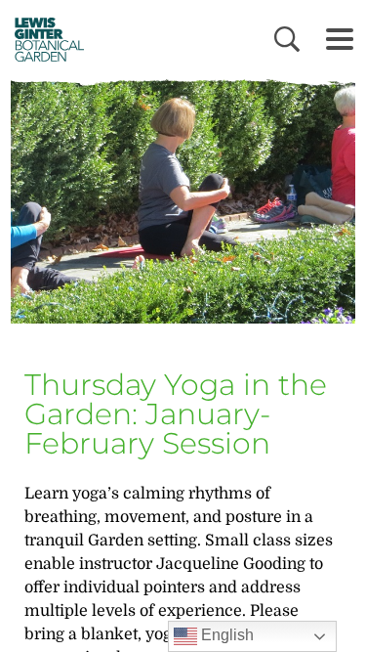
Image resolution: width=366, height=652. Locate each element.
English (225, 635)
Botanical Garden (42, 39)
